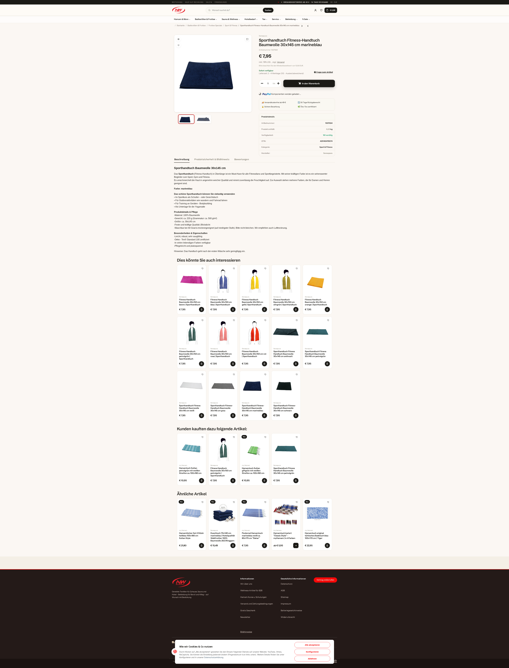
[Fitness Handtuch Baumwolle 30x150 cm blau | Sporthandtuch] (223, 279)
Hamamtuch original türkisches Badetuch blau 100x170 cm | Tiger (316, 535)
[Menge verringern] (262, 83)
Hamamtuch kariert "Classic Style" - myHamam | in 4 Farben (284, 535)
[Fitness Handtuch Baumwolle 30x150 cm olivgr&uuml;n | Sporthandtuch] (285, 279)
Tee (263, 19)
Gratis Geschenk (247, 610)
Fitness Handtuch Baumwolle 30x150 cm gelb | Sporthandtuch (252, 302)
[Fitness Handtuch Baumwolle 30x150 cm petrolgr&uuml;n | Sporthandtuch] (191, 331)
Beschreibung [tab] (181, 159)
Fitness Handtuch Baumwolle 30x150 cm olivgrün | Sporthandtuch (285, 302)
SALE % (209, 2)
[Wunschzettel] (321, 10)
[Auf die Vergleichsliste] (178, 39)
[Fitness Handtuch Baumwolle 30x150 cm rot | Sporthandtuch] (254, 331)
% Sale (305, 19)
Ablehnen (312, 658)
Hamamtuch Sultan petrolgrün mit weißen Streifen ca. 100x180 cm (190, 470)
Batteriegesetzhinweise (291, 610)
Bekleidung (290, 19)
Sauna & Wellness (230, 19)
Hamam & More (181, 19)
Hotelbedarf (250, 19)
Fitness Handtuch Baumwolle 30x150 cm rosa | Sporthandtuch (221, 354)
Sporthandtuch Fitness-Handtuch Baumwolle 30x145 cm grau (221, 408)
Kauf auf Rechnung (194, 2)
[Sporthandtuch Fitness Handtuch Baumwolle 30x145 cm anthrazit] (285, 331)
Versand (280, 62)
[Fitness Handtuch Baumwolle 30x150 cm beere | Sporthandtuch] (191, 279)
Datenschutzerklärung (213, 657)
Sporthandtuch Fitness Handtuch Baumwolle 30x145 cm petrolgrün (315, 354)
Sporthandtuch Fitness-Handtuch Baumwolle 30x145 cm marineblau (253, 408)
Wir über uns (246, 584)
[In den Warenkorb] (176, 33)
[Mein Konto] (315, 10)
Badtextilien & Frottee (205, 19)
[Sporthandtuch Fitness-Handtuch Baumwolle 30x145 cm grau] (223, 385)
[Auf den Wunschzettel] (178, 45)
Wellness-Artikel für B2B (251, 590)
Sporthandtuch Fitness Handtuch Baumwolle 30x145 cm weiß (189, 408)
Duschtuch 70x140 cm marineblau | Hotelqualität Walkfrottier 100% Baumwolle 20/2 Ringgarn (222, 537)
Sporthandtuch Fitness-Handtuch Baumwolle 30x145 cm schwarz (284, 408)
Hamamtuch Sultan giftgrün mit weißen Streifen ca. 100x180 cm (253, 470)
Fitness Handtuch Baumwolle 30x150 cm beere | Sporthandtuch (189, 302)
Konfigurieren (312, 652)
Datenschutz (286, 584)
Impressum (286, 604)
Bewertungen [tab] (241, 159)
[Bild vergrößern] (247, 39)
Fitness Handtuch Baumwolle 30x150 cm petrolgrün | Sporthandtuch (189, 355)
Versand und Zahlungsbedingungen (256, 604)
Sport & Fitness (325, 147)
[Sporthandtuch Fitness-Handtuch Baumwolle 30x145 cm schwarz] (285, 385)
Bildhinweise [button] (246, 632)
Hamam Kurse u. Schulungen (253, 597)
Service (275, 19)
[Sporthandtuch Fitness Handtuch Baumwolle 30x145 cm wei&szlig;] (191, 385)
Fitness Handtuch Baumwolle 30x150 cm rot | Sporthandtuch (254, 354)
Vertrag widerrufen (325, 580)
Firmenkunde (221, 2)
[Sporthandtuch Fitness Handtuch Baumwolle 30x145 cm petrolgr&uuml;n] (317, 331)
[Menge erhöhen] (278, 83)
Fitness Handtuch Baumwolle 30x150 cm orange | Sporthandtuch (316, 302)
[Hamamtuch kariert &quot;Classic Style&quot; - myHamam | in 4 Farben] (285, 512)
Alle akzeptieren (312, 645)
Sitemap (284, 597)
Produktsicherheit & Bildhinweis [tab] (211, 159)
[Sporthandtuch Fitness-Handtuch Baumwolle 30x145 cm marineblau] (254, 385)
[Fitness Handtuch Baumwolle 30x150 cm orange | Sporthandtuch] (317, 279)
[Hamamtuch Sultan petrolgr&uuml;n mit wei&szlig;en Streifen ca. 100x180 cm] (191, 447)
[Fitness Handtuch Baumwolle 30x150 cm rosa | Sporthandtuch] (223, 331)
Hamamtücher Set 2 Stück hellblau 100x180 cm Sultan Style (191, 535)
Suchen (268, 10)
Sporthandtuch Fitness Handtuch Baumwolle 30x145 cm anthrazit (284, 354)
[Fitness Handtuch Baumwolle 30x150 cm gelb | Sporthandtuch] (254, 279)
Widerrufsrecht (288, 617)
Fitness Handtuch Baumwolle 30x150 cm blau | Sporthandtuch (221, 302)
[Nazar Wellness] (178, 10)
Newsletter (245, 617)
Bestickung (177, 2)
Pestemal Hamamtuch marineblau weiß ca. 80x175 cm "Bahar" (252, 535)
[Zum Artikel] (296, 545)
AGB (283, 590)
